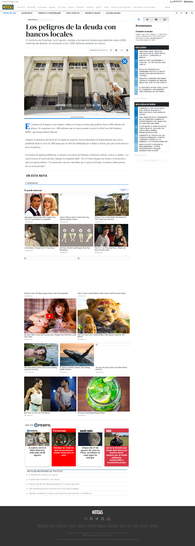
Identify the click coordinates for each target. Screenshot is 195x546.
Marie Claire (62, 526)
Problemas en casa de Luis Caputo (43, 474)
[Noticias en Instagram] (177, 13)
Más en (29, 425)
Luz (129, 526)
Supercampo (113, 526)
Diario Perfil (42, 526)
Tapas (106, 7)
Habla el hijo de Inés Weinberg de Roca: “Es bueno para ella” (54, 484)
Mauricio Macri (93, 13)
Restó (99, 7)
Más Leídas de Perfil (146, 104)
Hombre (82, 526)
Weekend (91, 526)
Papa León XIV (73, 13)
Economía (42, 7)
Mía (135, 526)
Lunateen (144, 526)
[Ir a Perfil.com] (188, 1)
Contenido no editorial (144, 7)
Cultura (61, 7)
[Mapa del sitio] (108, 519)
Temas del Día (9, 13)
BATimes (154, 526)
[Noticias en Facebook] (181, 13)
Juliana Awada (113, 13)
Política (21, 7)
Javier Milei (27, 13)
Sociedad (31, 7)
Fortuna (72, 526)
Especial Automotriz (121, 7)
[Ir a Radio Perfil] (176, 1)
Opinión (80, 7)
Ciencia (71, 7)
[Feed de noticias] (192, 13)
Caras (52, 526)
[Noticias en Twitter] (186, 13)
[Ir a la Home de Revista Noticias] (8, 7)
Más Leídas (141, 47)
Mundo (52, 7)
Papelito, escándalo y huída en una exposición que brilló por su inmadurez (60, 493)
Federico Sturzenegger (49, 13)
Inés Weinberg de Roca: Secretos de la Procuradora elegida (54, 488)
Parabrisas (101, 526)
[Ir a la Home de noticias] (97, 512)
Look (123, 526)
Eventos (90, 7)
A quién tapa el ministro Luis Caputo (44, 479)
